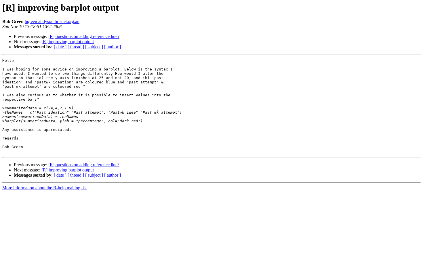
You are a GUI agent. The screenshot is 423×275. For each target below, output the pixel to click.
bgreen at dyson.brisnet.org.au (52, 21)
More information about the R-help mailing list (44, 187)
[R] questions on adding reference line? (83, 36)
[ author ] (112, 46)
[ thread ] (76, 46)
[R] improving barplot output (67, 41)
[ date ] (60, 46)
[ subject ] (94, 46)
